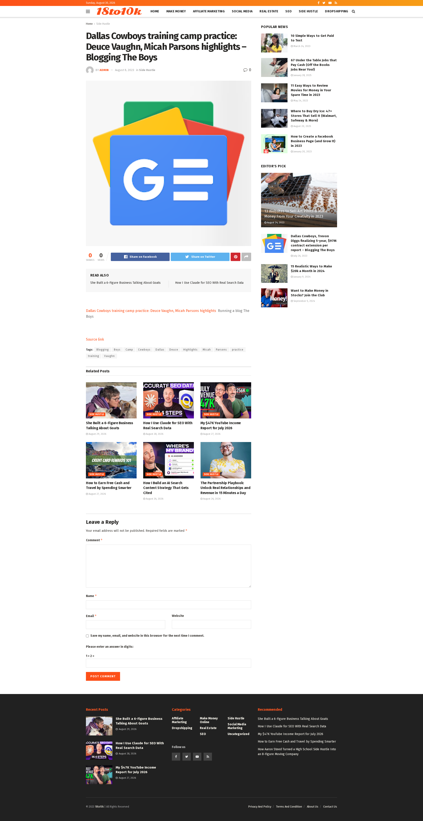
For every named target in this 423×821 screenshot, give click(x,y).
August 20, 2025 (302, 126)
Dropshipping (336, 11)
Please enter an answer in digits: (110, 647)
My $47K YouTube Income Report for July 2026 (290, 734)
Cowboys (144, 349)
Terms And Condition (289, 806)
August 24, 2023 (275, 222)
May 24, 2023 (300, 100)
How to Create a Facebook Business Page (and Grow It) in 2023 (313, 141)
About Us (312, 806)
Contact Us (330, 806)
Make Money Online (209, 720)
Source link (95, 339)
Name (91, 596)
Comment (94, 540)
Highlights (190, 349)
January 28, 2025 (302, 75)
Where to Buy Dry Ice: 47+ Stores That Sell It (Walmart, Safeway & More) (314, 115)
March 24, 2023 (301, 46)
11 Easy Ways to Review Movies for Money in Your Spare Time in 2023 (311, 90)
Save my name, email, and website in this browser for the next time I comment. (147, 636)
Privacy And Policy (259, 806)
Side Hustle (308, 11)
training (93, 356)
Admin (104, 70)
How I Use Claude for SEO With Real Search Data (209, 283)
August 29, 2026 (97, 434)
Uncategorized (238, 734)
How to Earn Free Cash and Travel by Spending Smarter (297, 741)
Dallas (160, 349)
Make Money (176, 11)
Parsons (221, 349)
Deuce (173, 349)
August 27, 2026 (211, 434)
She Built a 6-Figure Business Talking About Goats (125, 283)
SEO (288, 11)
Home (154, 11)
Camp (129, 349)
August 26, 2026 (154, 498)
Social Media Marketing (237, 726)
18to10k (118, 11)
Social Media (242, 11)
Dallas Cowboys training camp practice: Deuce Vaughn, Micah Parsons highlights (151, 311)
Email (91, 616)
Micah (207, 349)
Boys (117, 349)
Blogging (102, 349)
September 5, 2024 (304, 301)
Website (178, 616)
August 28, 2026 (154, 434)
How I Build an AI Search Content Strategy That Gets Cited (166, 488)
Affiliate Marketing (209, 11)
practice (237, 349)
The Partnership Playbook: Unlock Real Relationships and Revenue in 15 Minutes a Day (225, 488)
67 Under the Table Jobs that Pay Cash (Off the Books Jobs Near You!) (314, 64)
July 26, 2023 (300, 255)
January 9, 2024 (301, 276)
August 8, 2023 (124, 70)
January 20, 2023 (302, 151)
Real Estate (269, 11)
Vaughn (109, 356)
